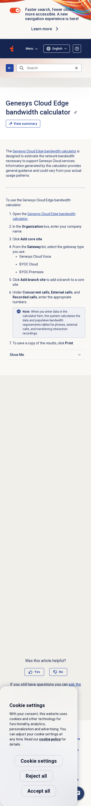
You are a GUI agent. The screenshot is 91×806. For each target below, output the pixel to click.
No (61, 672)
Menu (29, 48)
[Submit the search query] (22, 68)
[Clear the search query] (76, 68)
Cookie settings (39, 761)
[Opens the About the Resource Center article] (77, 49)
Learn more (41, 29)
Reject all (36, 776)
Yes (37, 672)
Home (10, 68)
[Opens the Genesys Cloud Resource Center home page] (11, 49)
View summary (25, 124)
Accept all (38, 791)
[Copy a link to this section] (75, 112)
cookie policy (50, 739)
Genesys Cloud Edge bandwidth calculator (44, 151)
